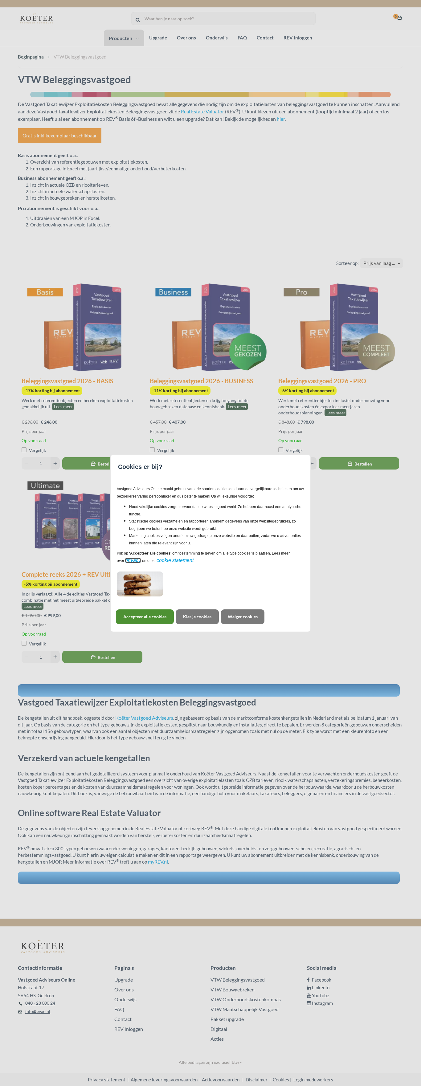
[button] (145, 616)
